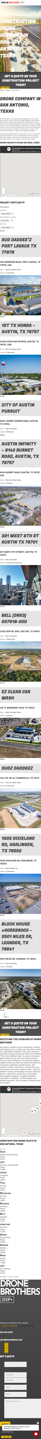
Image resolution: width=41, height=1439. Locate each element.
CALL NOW (7, 1437)
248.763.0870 (6, 1332)
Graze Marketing (7, 1432)
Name (6, 1371)
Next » (6, 1017)
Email (6, 1384)
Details (2, 316)
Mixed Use (18, 563)
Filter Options (4, 207)
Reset (2, 231)
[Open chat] (36, 1434)
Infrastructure (10, 639)
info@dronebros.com (11, 1340)
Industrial (9, 483)
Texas (8, 90)
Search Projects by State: (14, 1323)
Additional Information (12, 1398)
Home (2, 90)
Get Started (5, 88)
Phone (6, 1391)
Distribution (10, 432)
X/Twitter (7, 1361)
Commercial (10, 273)
